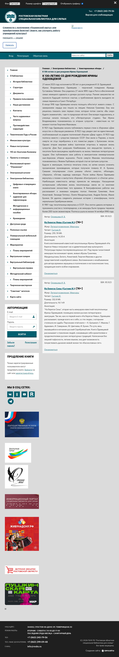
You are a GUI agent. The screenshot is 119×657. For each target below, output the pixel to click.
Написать (10, 45)
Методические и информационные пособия (21, 209)
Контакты (17, 111)
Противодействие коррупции (21, 127)
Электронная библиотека (22, 178)
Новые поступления (19, 146)
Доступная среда (18, 224)
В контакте (10, 394)
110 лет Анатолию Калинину (23, 152)
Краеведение (19, 218)
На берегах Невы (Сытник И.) (59, 222)
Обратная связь (40, 56)
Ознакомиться (50, 274)
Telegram (11, 400)
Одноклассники (17, 393)
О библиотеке (16, 76)
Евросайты (109, 651)
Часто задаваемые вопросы (21, 118)
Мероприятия (16, 245)
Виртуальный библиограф (22, 262)
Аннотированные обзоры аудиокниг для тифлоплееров (25, 196)
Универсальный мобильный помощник (23, 237)
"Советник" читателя (20, 291)
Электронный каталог (20, 173)
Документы (18, 93)
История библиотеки (22, 82)
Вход (11, 56)
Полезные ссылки (18, 230)
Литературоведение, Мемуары (64, 227)
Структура (18, 88)
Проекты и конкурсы (19, 158)
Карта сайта (15, 297)
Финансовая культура (20, 141)
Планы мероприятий (22, 251)
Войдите (28, 370)
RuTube (32, 393)
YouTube (24, 393)
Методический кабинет (21, 274)
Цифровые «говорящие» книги (24, 186)
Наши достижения (21, 105)
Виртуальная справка (23, 268)
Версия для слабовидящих (99, 15)
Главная (13, 70)
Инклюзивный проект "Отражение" (20, 165)
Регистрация (23, 56)
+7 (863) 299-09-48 (37, 642)
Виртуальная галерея (20, 256)
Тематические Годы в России (23, 135)
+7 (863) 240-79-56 (104, 11)
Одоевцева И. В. (58, 217)
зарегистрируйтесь (24, 373)
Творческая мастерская (21, 285)
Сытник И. (56, 230)
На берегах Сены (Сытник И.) (59, 288)
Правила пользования (23, 99)
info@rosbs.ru (34, 646)
